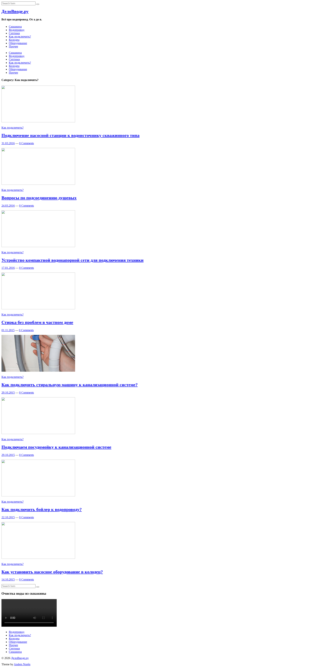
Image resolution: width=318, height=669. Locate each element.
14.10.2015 (8, 579)
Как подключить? (20, 36)
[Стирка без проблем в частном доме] (38, 308)
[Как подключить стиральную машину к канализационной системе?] (38, 370)
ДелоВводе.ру (15, 11)
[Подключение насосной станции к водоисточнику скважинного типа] (38, 121)
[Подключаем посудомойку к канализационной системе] (38, 433)
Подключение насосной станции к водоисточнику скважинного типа (70, 135)
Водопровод (16, 29)
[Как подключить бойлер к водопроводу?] (38, 495)
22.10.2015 (8, 517)
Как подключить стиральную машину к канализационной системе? (69, 384)
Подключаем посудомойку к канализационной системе (56, 447)
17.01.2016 (8, 267)
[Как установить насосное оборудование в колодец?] (38, 557)
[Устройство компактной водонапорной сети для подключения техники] (38, 246)
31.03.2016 (8, 143)
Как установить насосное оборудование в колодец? (52, 571)
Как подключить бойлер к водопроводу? (41, 509)
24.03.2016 (8, 205)
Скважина (15, 26)
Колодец (14, 39)
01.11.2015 (8, 330)
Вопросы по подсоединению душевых (39, 197)
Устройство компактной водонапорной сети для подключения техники (72, 260)
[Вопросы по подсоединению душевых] (38, 183)
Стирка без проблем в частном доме (37, 322)
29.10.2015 (8, 392)
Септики (14, 33)
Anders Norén (22, 664)
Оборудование (18, 43)
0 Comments (26, 143)
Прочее (13, 46)
